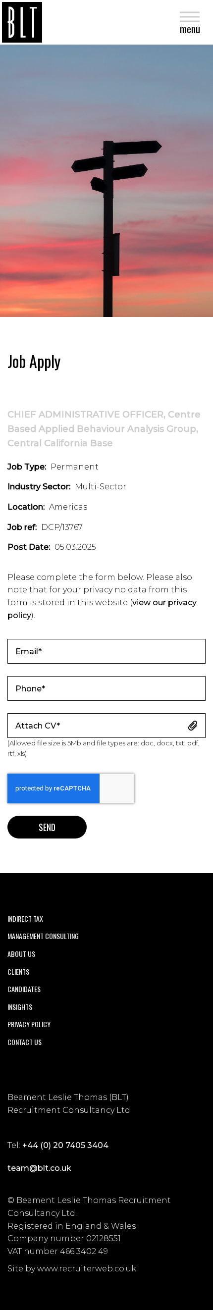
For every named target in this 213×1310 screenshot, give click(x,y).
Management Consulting (43, 936)
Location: (26, 507)
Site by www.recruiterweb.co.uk (71, 1268)
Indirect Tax (25, 918)
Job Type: (26, 467)
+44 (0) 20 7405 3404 (65, 1145)
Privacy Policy (29, 1024)
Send (47, 827)
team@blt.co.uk (39, 1168)
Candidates (24, 989)
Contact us (24, 1042)
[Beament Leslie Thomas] (22, 22)
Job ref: (22, 527)
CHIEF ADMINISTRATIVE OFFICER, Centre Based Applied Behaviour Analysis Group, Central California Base (104, 429)
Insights (19, 1006)
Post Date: (28, 547)
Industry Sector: (38, 486)
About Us (21, 953)
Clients (18, 971)
